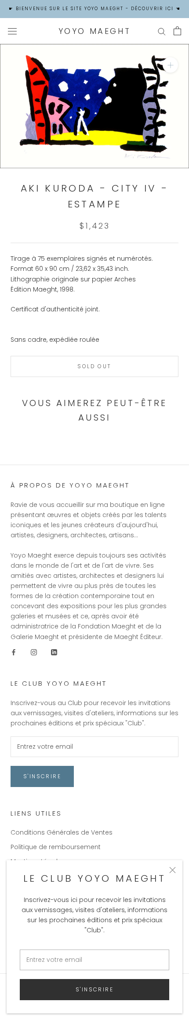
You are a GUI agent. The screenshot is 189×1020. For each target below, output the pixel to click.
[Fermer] (172, 870)
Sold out (94, 366)
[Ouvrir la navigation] (12, 31)
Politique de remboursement (56, 847)
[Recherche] (162, 31)
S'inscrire (94, 989)
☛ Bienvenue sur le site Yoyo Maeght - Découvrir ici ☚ (95, 8)
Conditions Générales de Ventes (62, 832)
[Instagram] (34, 652)
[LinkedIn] (54, 652)
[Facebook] (14, 652)
